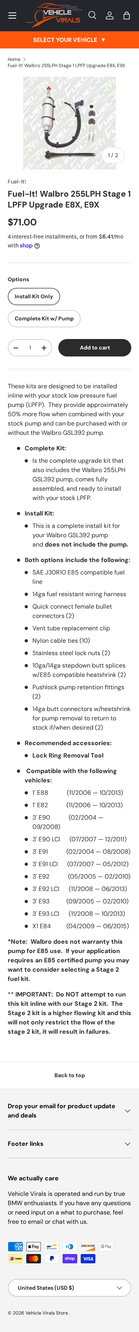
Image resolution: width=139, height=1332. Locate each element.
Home (14, 59)
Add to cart (95, 347)
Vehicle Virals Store (47, 1313)
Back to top (69, 1075)
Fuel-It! (17, 181)
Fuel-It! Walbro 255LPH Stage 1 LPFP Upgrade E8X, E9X (66, 65)
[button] (126, 15)
